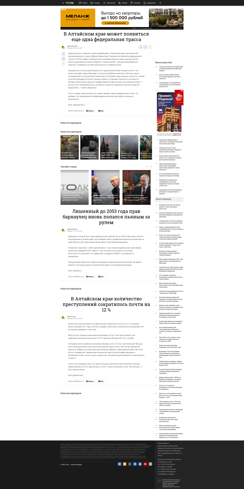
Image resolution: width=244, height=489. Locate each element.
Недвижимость (151, 3)
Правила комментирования (170, 483)
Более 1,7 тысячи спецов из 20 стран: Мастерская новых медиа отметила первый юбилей (170, 237)
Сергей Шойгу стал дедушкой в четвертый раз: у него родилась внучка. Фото (170, 84)
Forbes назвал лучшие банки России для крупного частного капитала (169, 76)
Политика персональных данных (171, 480)
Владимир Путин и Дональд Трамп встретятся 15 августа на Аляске (105, 197)
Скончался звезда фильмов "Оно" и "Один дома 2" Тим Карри (171, 292)
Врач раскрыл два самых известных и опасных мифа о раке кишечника (171, 285)
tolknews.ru (165, 443)
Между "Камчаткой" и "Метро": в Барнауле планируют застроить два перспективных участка (170, 379)
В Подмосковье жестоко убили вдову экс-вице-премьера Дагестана (169, 207)
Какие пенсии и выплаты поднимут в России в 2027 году (170, 346)
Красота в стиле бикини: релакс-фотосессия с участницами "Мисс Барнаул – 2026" (171, 395)
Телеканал (97, 3)
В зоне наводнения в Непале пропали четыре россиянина (169, 175)
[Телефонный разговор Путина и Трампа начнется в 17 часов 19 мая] (136, 187)
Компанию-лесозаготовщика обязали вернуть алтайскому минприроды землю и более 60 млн (170, 354)
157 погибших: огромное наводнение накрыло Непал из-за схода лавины (171, 277)
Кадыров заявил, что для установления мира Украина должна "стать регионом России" (73, 196)
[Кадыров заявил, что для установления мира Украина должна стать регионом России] (75, 187)
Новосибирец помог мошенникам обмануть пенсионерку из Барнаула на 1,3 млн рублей (171, 435)
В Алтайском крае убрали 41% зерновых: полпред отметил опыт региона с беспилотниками (171, 299)
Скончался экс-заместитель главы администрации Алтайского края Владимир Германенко (171, 269)
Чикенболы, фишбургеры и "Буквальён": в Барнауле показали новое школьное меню (171, 142)
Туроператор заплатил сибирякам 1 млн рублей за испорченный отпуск (171, 411)
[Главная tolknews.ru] (70, 3)
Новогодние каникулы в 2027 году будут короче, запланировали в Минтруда (171, 261)
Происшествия (111, 3)
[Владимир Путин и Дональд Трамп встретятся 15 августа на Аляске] (106, 187)
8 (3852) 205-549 (164, 471)
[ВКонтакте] (145, 47)
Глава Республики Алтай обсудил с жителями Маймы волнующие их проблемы (171, 215)
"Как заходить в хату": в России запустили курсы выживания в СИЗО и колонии (170, 403)
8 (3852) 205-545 (164, 469)
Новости (85, 3)
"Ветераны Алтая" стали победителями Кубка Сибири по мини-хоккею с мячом (170, 150)
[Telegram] (140, 47)
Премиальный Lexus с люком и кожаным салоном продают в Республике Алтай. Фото (170, 315)
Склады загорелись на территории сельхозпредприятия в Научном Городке (171, 68)
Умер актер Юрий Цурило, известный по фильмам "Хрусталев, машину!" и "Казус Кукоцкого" (169, 167)
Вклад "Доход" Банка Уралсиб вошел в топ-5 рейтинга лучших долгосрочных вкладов (170, 158)
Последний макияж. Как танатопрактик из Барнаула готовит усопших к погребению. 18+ (170, 330)
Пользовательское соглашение (171, 481)
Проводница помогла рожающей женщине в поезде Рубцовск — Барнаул (170, 192)
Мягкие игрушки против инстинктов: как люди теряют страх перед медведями (169, 427)
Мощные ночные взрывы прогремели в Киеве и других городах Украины (169, 253)
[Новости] (90, 110)
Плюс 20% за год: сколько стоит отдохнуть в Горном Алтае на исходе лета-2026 (170, 339)
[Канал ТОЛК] (101, 110)
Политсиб (69, 48)
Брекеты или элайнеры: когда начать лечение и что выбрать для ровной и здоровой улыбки (171, 307)
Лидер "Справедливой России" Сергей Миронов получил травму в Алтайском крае (171, 229)
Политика (124, 3)
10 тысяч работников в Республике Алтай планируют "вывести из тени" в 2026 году (171, 245)
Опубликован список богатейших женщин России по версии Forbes (171, 222)
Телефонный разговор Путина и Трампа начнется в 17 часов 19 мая (136, 197)
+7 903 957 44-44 (165, 464)
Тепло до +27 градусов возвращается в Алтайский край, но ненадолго (170, 387)
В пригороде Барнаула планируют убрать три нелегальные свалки (171, 322)
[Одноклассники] (150, 47)
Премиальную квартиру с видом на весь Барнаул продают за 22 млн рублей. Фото (171, 363)
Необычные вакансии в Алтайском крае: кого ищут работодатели (168, 419)
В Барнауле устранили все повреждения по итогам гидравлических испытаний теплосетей (169, 183)
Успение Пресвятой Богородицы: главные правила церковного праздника (170, 371)
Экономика (137, 3)
